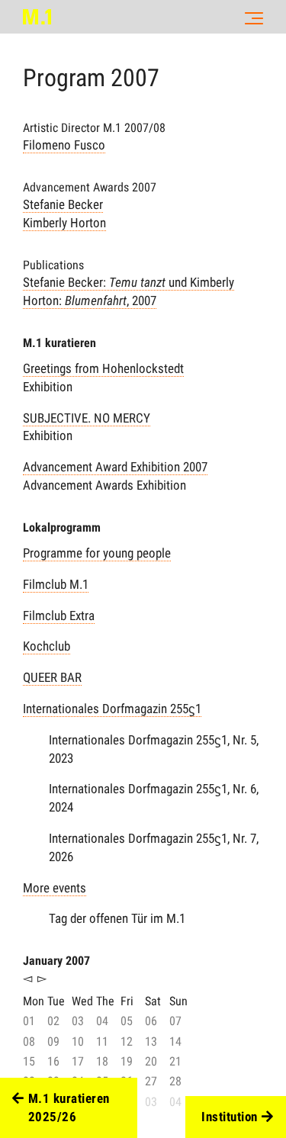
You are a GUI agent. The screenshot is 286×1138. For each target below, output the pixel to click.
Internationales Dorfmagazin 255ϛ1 (112, 708)
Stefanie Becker (63, 204)
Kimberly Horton (64, 222)
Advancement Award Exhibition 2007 (115, 466)
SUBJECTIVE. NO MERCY (86, 418)
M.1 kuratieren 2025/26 (69, 1107)
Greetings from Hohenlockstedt (103, 368)
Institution (229, 1116)
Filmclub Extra (59, 615)
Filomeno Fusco (64, 145)
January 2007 (56, 960)
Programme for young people (97, 553)
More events (54, 887)
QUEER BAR (52, 677)
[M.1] (37, 16)
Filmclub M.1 (55, 584)
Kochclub (46, 646)
